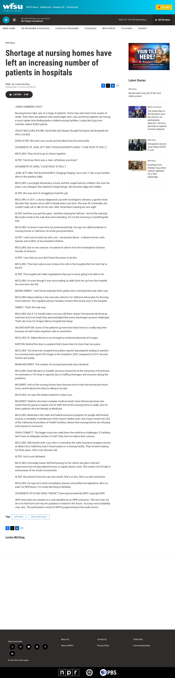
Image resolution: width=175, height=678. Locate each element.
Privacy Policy (103, 646)
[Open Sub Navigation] (17, 28)
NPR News (10, 42)
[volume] (14, 20)
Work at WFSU (67, 646)
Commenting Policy (141, 646)
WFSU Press (108, 28)
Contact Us (102, 639)
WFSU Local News (154, 107)
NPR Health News (39, 517)
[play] (6, 19)
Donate (165, 7)
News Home (9, 28)
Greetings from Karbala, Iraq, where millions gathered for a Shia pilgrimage (157, 171)
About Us (65, 639)
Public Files (138, 639)
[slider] (18, 19)
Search (142, 28)
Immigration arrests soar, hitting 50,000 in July (157, 147)
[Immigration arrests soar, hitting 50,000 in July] (137, 145)
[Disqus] (87, 592)
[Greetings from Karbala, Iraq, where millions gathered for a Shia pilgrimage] (137, 166)
